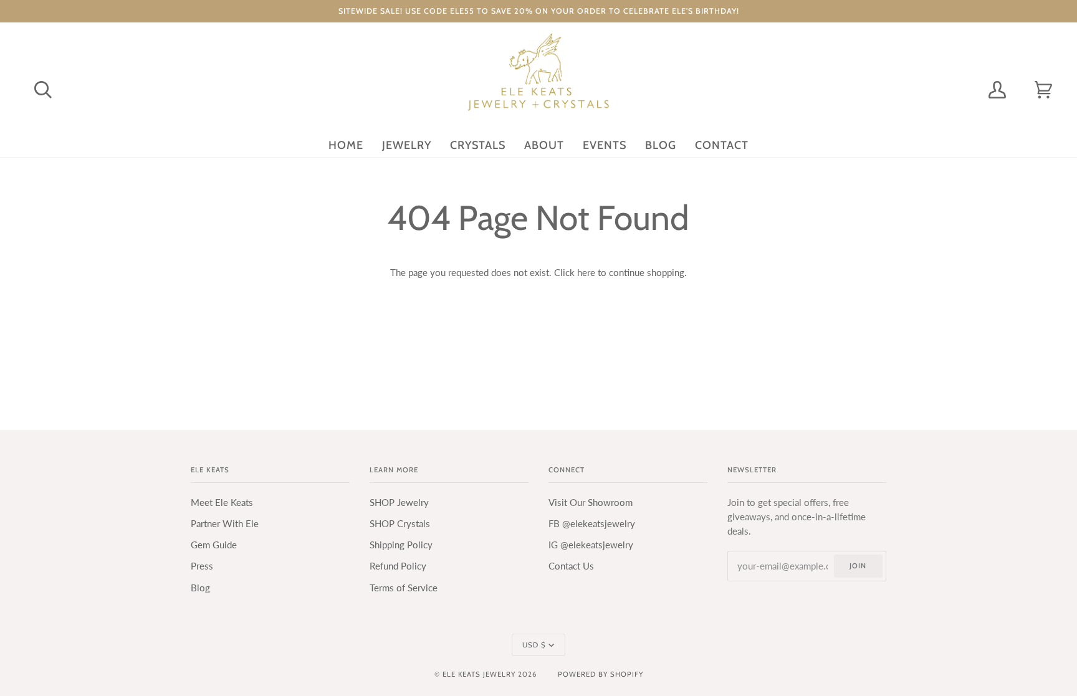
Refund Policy (398, 566)
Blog (200, 588)
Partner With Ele (225, 523)
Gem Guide (214, 545)
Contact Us (571, 566)
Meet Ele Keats (222, 502)
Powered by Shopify (600, 674)
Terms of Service (404, 588)
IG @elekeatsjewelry (590, 545)
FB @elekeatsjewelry (591, 523)
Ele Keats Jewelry (479, 674)
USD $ (534, 645)
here (586, 272)
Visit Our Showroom (590, 502)
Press (202, 566)
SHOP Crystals (400, 523)
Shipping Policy (401, 545)
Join (858, 565)
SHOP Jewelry (399, 502)
